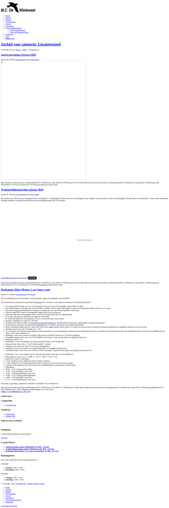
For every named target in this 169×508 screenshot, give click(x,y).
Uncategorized (20, 60)
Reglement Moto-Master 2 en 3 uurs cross (25, 289)
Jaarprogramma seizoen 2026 (18, 54)
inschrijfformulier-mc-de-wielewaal (13, 278)
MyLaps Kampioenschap (19, 32)
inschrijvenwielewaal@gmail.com (43, 323)
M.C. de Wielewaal (19, 484)
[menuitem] (8, 16)
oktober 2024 (10, 416)
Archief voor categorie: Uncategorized (31, 44)
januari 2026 (10, 414)
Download (32, 278)
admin (33, 294)
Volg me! (4, 438)
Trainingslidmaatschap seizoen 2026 (22, 189)
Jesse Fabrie (34, 60)
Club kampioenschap (17, 30)
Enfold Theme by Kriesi (36, 484)
